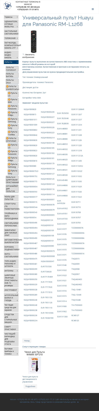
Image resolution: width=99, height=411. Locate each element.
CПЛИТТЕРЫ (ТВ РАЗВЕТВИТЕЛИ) (12, 206)
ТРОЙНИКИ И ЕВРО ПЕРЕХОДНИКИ (11, 216)
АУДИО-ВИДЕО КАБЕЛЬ (8, 55)
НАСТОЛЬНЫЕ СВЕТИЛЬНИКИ (11, 32)
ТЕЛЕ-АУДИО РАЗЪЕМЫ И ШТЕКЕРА (10, 263)
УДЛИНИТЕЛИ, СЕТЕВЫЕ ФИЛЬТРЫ (11, 24)
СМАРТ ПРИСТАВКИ (10, 328)
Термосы (8, 17)
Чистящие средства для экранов (10, 307)
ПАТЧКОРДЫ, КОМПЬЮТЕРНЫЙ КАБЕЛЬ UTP (12, 45)
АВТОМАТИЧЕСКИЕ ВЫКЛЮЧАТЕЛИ (12, 241)
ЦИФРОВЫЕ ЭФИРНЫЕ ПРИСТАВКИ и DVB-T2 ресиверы (11, 280)
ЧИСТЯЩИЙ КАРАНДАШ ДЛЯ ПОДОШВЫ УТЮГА (10, 339)
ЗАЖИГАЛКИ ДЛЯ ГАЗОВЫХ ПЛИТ (11, 232)
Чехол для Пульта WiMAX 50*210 (34, 353)
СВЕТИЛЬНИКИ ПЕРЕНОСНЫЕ (11, 224)
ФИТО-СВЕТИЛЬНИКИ (11, 255)
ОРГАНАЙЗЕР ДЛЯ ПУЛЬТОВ (12, 188)
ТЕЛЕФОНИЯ (10, 38)
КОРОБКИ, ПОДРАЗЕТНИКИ (12, 248)
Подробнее (30, 386)
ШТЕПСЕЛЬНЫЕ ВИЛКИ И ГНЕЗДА (11, 298)
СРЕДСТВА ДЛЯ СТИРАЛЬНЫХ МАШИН (11, 318)
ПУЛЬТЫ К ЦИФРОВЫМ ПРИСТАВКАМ (12, 180)
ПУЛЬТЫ (8, 62)
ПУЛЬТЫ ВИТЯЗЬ (10, 75)
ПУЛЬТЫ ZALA (10, 81)
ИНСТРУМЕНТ (11, 290)
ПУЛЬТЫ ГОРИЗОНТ (11, 68)
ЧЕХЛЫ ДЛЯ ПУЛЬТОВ (9, 197)
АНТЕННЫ (9, 270)
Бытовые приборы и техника (9, 351)
